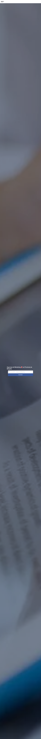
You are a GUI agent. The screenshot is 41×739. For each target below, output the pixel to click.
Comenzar (20, 374)
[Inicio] (2, 1)
